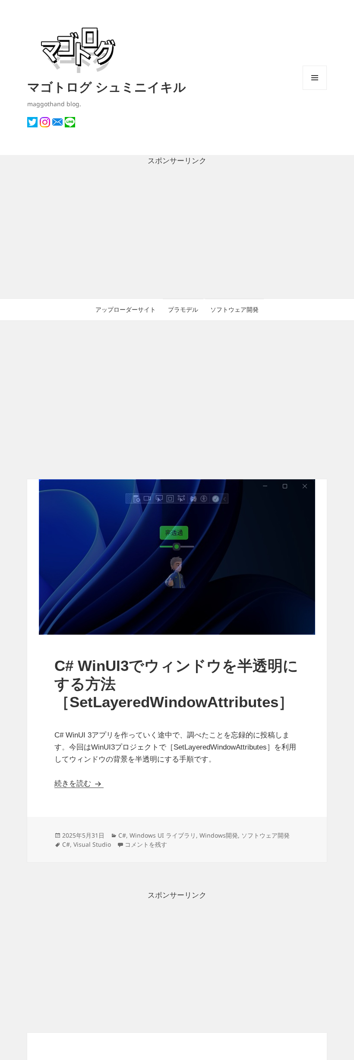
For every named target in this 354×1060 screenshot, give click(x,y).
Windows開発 (218, 835)
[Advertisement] (177, 232)
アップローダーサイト (125, 309)
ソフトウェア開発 (234, 309)
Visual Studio (92, 844)
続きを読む (79, 783)
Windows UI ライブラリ (163, 835)
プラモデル (183, 309)
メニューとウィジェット (315, 89)
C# (122, 835)
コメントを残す (146, 844)
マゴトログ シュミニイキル (106, 86)
